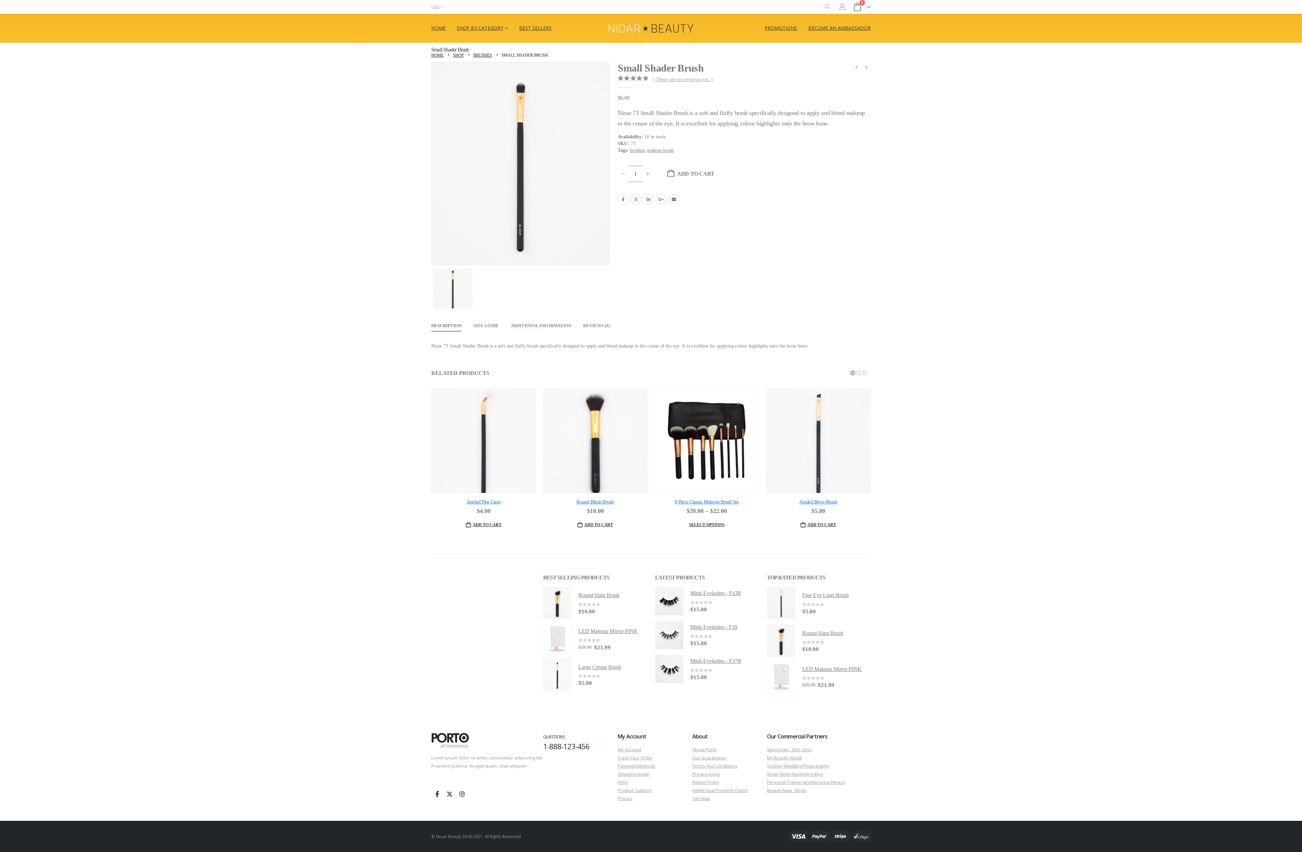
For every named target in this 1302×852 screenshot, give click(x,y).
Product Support (634, 790)
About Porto (704, 750)
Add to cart (695, 174)
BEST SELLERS (535, 28)
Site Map (701, 798)
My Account (629, 750)
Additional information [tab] (541, 325)
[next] (866, 68)
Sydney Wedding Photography (798, 766)
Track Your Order (635, 758)
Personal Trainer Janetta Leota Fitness (806, 782)
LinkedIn (648, 199)
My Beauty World (784, 758)
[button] (828, 7)
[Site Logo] (651, 28)
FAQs (623, 782)
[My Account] (842, 7)
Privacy (625, 798)
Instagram (462, 794)
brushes (637, 150)
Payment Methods (636, 766)
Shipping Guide (633, 774)
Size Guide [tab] (486, 325)
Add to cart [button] (487, 524)
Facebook (623, 199)
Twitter (635, 199)
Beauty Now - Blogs (786, 790)
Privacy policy (706, 774)
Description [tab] (446, 325)
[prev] (856, 68)
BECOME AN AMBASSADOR (839, 28)
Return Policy (705, 782)
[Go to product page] (484, 441)
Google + (661, 199)
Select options (707, 524)
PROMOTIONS (781, 28)
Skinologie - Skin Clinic (789, 750)
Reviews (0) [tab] (596, 325)
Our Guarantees (709, 758)
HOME (438, 28)
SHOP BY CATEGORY (480, 28)
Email (673, 199)
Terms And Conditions (714, 766)
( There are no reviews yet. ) (683, 79)
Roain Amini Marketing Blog (795, 774)
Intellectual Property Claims (720, 790)
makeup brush (660, 150)
